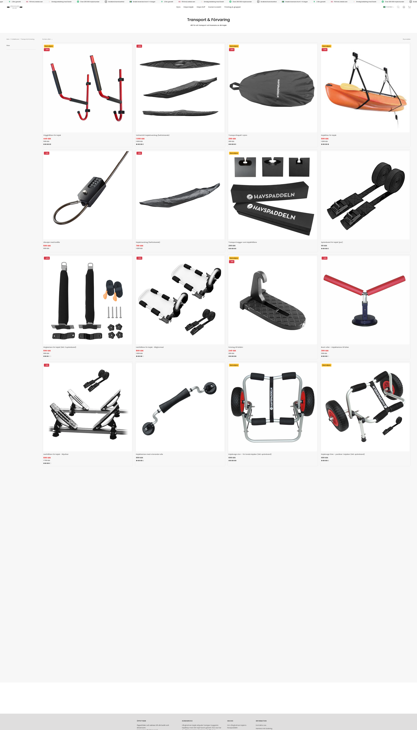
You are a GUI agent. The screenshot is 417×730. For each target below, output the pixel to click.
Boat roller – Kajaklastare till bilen (335, 347)
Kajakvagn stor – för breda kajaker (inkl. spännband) (249, 454)
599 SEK (324, 457)
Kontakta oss (261, 725)
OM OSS (230, 721)
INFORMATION (261, 721)
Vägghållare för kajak (52, 135)
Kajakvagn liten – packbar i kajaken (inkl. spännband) (343, 454)
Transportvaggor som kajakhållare (242, 242)
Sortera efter (46, 39)
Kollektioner (15, 39)
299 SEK (232, 245)
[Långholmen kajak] (15, 7)
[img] (47, 144)
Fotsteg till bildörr (235, 347)
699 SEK (232, 457)
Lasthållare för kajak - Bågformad (150, 347)
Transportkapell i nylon (237, 135)
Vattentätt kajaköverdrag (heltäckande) (152, 135)
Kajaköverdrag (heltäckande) (148, 242)
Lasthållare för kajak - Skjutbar (56, 454)
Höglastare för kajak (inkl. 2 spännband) (59, 347)
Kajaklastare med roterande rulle (149, 454)
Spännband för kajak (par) (332, 242)
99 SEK (324, 245)
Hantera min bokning (264, 728)
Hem (8, 39)
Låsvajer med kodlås (51, 242)
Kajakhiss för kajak (328, 135)
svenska (389, 7)
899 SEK (139, 457)
